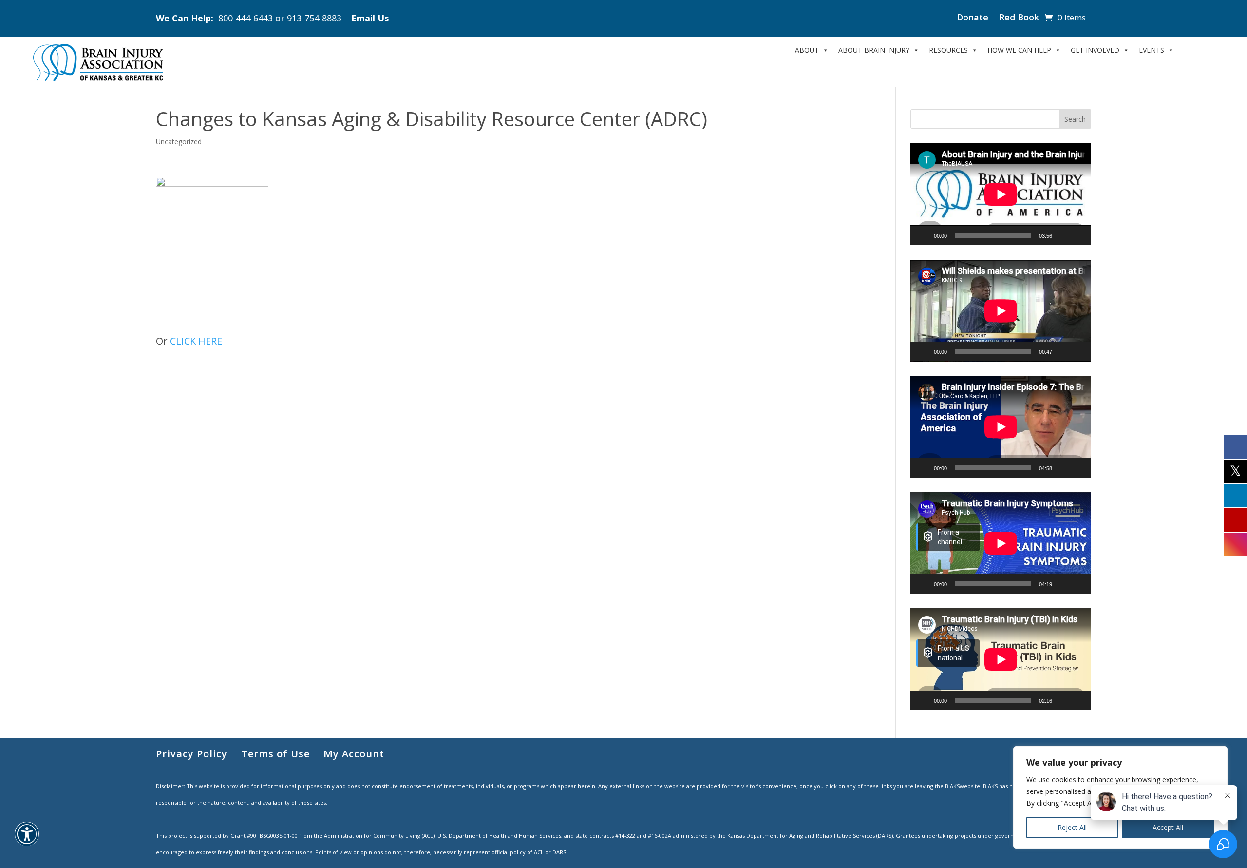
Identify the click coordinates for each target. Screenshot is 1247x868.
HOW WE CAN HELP (1019, 50)
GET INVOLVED (1095, 50)
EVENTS (1151, 50)
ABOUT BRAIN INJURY (873, 50)
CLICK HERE (196, 340)
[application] (1000, 194)
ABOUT (807, 50)
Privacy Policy (191, 753)
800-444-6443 (245, 18)
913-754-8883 (314, 18)
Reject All (1072, 827)
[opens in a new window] (1235, 446)
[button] (27, 839)
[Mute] (1063, 235)
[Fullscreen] (1078, 235)
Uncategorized (179, 141)
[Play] (923, 235)
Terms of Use (275, 753)
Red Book (1019, 18)
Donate (972, 18)
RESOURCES (948, 50)
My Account (353, 753)
